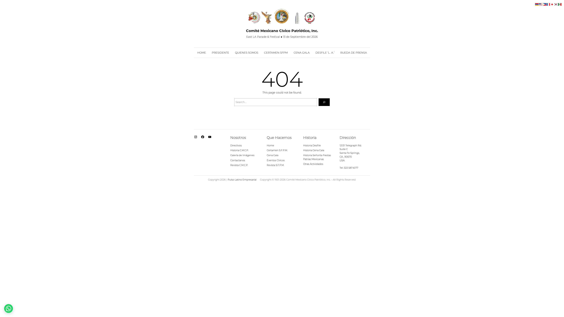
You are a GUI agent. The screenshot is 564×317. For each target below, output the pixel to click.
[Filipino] (545, 4)
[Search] (324, 102)
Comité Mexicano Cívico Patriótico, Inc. (282, 31)
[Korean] (556, 4)
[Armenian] (537, 4)
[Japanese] (552, 4)
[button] (8, 308)
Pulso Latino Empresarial (242, 179)
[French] (548, 4)
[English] (541, 4)
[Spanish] (560, 4)
